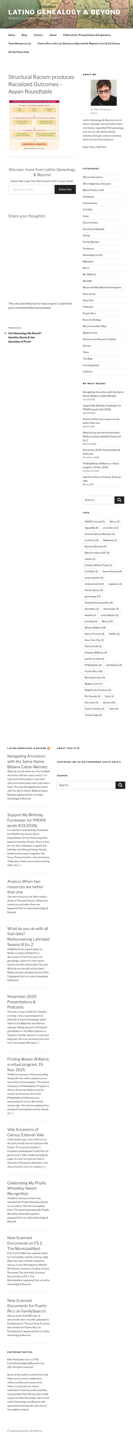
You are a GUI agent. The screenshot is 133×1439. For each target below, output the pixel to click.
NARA (114, 633)
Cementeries (90, 203)
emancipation (94, 577)
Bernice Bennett (95, 546)
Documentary (90, 222)
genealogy (93, 596)
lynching (91, 621)
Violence (87, 371)
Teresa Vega (93, 714)
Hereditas (92, 608)
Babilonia (110, 540)
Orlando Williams (96, 652)
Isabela (90, 615)
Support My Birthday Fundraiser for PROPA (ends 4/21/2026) (26, 820)
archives (92, 540)
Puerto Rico (89, 313)
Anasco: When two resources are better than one (25, 886)
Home (11, 34)
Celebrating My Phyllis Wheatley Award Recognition (26, 1188)
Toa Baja (87, 358)
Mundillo (87, 280)
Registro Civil (90, 332)
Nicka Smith (93, 646)
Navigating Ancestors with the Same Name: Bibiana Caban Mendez (27, 761)
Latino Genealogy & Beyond (64, 12)
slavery (109, 702)
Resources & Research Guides (99, 339)
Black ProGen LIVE (93, 190)
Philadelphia (93, 665)
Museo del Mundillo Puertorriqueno (102, 287)
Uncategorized (91, 365)
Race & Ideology (92, 319)
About (53, 34)
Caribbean (88, 196)
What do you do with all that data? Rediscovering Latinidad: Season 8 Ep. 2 (102, 436)
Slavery (87, 345)
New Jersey (89, 293)
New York (88, 300)
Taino (86, 352)
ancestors (111, 527)
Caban (90, 558)
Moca (86, 267)
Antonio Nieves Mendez (100, 533)
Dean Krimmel (112, 571)
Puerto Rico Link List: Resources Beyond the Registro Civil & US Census (79, 43)
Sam (109, 696)
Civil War (88, 209)
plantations (114, 665)
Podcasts (88, 306)
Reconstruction (95, 677)
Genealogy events (93, 254)
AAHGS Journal (95, 521)
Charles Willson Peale (98, 565)
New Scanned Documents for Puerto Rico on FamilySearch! (27, 1306)
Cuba (86, 216)
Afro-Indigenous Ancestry (97, 183)
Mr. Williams (89, 274)
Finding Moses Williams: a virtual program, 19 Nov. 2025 (28, 1064)
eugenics (115, 583)
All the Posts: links (18, 51)
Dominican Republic (94, 229)
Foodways (88, 248)
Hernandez (111, 608)
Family (86, 235)
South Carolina (94, 708)
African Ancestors (93, 177)
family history (94, 590)
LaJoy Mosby (109, 615)
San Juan (91, 702)
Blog (24, 34)
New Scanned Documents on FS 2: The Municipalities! (25, 1243)
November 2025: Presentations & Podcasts (22, 1001)
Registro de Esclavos (98, 689)
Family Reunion (91, 241)
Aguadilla (91, 527)
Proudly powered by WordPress (24, 1430)
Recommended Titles (95, 326)
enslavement (94, 583)
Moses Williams (95, 627)
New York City (94, 640)
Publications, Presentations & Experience (87, 34)
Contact (38, 34)
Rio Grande (92, 696)
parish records (94, 658)
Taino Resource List (19, 43)
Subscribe (65, 189)
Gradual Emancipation (99, 602)
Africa (114, 521)
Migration (88, 261)
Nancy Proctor (94, 633)
